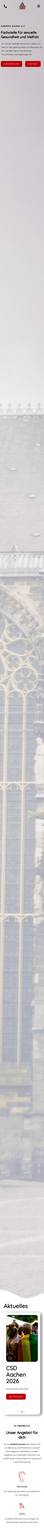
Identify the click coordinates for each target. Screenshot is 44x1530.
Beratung (22, 1486)
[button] (19, 1411)
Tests (22, 1513)
